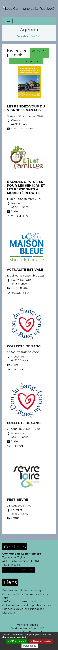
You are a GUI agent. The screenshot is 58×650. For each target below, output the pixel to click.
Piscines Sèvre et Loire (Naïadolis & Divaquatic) (23, 611)
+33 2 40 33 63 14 (12, 564)
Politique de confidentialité (27, 628)
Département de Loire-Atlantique (23, 590)
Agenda (35, 35)
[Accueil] (28, 8)
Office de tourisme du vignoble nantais (26, 605)
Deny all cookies (41, 641)
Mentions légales (27, 624)
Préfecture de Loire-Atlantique (21, 601)
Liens (10, 582)
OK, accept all (18, 641)
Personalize (29, 645)
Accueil (22, 35)
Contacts (15, 547)
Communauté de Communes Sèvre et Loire (26, 596)
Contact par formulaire (18, 569)
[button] (39, 51)
